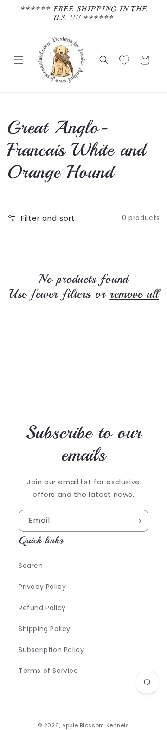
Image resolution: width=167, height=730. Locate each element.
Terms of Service (48, 670)
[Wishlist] (124, 60)
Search (31, 565)
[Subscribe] (138, 521)
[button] (18, 60)
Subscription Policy (51, 649)
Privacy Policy (42, 586)
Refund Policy (42, 608)
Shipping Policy (45, 628)
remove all (134, 294)
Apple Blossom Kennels (95, 725)
